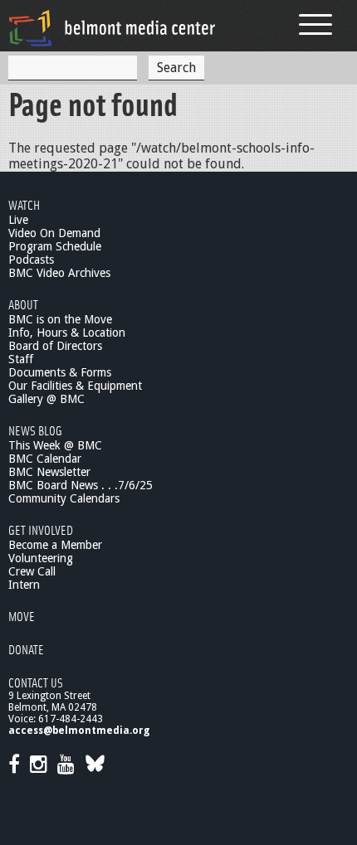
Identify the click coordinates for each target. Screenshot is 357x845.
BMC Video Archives (59, 272)
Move (21, 616)
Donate (26, 649)
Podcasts (31, 259)
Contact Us (35, 682)
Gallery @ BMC (46, 399)
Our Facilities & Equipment (75, 385)
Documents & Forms (59, 372)
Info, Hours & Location (66, 332)
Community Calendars (64, 498)
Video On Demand (54, 233)
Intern (24, 584)
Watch (24, 204)
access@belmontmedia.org (78, 730)
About (23, 304)
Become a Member (55, 544)
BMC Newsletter (49, 471)
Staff (20, 359)
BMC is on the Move (60, 319)
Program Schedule (54, 246)
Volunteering (40, 558)
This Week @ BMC (55, 445)
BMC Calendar (44, 458)
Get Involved (40, 529)
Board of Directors (55, 345)
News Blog (35, 430)
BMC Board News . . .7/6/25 (80, 485)
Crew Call (32, 571)
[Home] (112, 28)
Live (18, 219)
